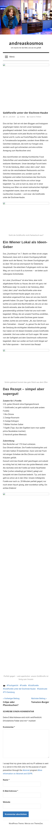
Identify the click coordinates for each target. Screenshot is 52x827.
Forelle (24, 685)
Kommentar (9, 727)
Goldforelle (34, 685)
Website (6, 802)
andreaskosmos (26, 43)
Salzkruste (42, 689)
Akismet (26, 770)
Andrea (22, 117)
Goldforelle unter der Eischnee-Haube (20, 689)
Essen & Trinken (35, 117)
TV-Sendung (9, 692)
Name (6, 780)
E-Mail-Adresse (10, 791)
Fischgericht (13, 685)
